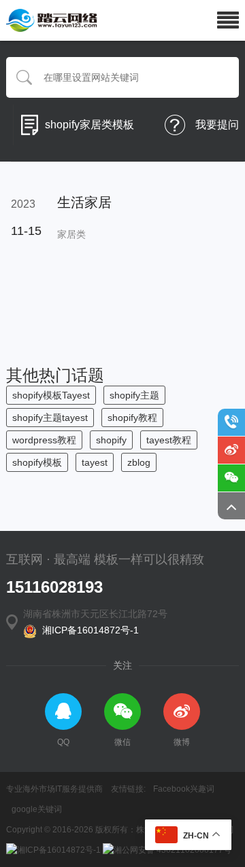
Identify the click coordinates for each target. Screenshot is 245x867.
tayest (95, 462)
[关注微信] (231, 478)
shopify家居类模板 (89, 124)
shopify (111, 440)
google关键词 (37, 809)
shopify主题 (134, 395)
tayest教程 (168, 440)
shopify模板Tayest (51, 395)
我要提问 (217, 124)
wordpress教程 (44, 440)
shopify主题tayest (50, 417)
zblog (138, 462)
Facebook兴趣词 (183, 789)
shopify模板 (37, 462)
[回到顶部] (231, 505)
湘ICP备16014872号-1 (88, 630)
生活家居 (84, 202)
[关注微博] (231, 450)
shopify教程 (132, 417)
